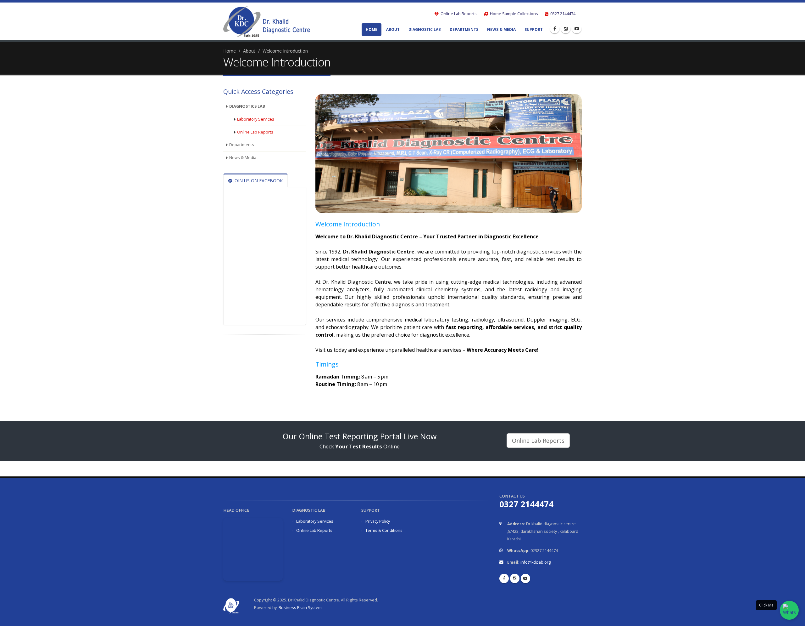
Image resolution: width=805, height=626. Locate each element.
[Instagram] (565, 28)
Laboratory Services (255, 119)
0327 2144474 (562, 13)
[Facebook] (554, 28)
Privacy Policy (377, 521)
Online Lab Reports (458, 13)
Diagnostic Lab (424, 29)
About (393, 29)
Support (534, 29)
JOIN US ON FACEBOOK (257, 181)
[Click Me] (789, 610)
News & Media (501, 29)
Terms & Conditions (383, 530)
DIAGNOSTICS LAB (247, 106)
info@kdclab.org (535, 562)
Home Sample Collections (513, 13)
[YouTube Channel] (576, 28)
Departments (464, 29)
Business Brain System (300, 607)
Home (371, 29)
